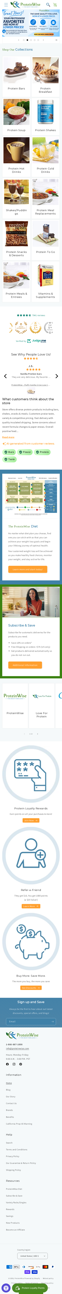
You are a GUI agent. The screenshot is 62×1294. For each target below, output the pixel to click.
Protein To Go (45, 251)
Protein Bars (16, 88)
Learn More (29, 906)
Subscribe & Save (14, 1195)
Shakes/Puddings (16, 212)
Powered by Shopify (32, 1278)
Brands (9, 1110)
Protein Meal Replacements (45, 212)
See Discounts (29, 987)
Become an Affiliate (15, 1229)
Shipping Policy (13, 1170)
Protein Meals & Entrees (16, 295)
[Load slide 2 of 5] (27, 40)
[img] (31, 358)
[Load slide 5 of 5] (38, 40)
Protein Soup (16, 130)
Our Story (10, 1096)
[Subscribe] (52, 1021)
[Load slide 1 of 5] (24, 40)
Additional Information (25, 664)
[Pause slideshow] (56, 40)
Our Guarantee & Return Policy (21, 1163)
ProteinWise (15, 713)
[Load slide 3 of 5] (31, 40)
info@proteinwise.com (17, 1048)
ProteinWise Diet (14, 1189)
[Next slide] (43, 40)
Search (9, 1142)
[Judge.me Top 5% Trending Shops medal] (45, 328)
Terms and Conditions (16, 1149)
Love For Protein (42, 715)
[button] (6, 4)
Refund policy (48, 1278)
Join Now (29, 820)
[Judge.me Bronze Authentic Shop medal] (17, 328)
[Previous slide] (18, 40)
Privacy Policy (12, 1156)
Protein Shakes (45, 130)
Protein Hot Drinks (16, 170)
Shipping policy (47, 1283)
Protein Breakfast (45, 90)
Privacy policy (17, 1283)
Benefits (10, 1117)
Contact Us (11, 1103)
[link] (31, 22)
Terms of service (31, 1283)
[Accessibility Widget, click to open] (6, 1287)
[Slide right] (37, 734)
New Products (13, 1222)
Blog (8, 1089)
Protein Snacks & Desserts (16, 253)
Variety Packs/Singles (16, 1202)
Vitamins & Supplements (45, 295)
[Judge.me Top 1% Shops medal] (31, 328)
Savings (9, 1216)
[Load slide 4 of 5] (34, 40)
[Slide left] (24, 734)
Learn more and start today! (28, 569)
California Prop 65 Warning (19, 1123)
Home (9, 1083)
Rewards (10, 1209)
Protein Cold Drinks (45, 170)
